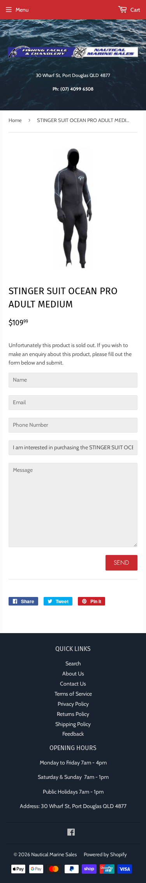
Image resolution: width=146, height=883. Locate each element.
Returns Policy (73, 713)
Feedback (73, 733)
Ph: (73, 89)
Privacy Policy (73, 703)
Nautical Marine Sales (54, 854)
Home (15, 120)
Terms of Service (73, 693)
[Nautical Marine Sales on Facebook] (71, 833)
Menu (22, 9)
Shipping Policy (73, 724)
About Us (73, 673)
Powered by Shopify (105, 854)
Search (73, 663)
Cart (134, 9)
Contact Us (73, 683)
